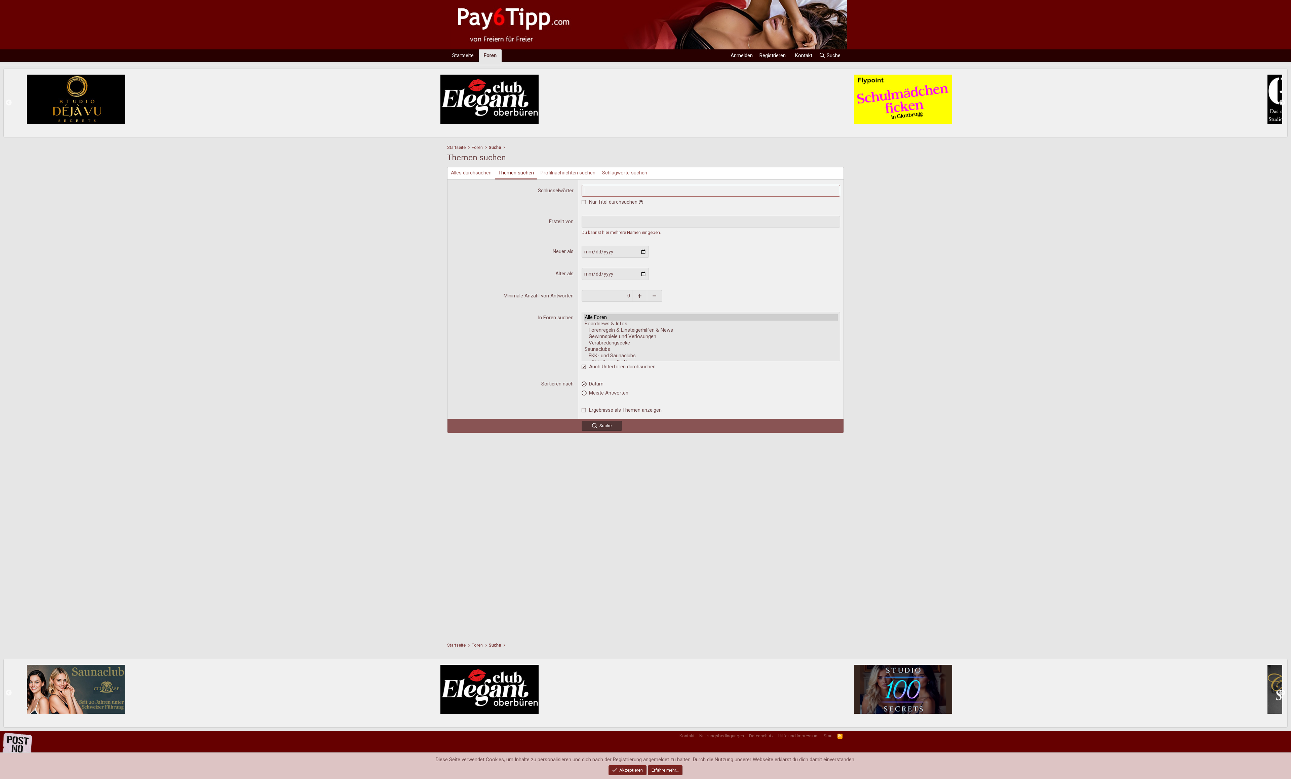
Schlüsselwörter (556, 191)
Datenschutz (761, 735)
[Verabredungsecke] (711, 343)
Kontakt (687, 735)
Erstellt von (561, 221)
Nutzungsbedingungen (721, 735)
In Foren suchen (556, 318)
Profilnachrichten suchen (568, 173)
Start (828, 735)
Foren (490, 55)
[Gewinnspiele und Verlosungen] (711, 336)
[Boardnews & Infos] (711, 324)
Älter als (564, 274)
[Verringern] (654, 296)
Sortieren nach (557, 384)
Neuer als (563, 251)
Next (1282, 102)
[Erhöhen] (639, 296)
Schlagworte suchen (624, 173)
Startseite (463, 55)
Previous (8, 102)
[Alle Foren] (711, 317)
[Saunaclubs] (711, 349)
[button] (641, 202)
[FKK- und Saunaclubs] (711, 356)
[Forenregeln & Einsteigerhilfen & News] (711, 330)
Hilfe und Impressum (798, 735)
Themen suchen (516, 173)
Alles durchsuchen (471, 173)
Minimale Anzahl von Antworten (539, 296)
